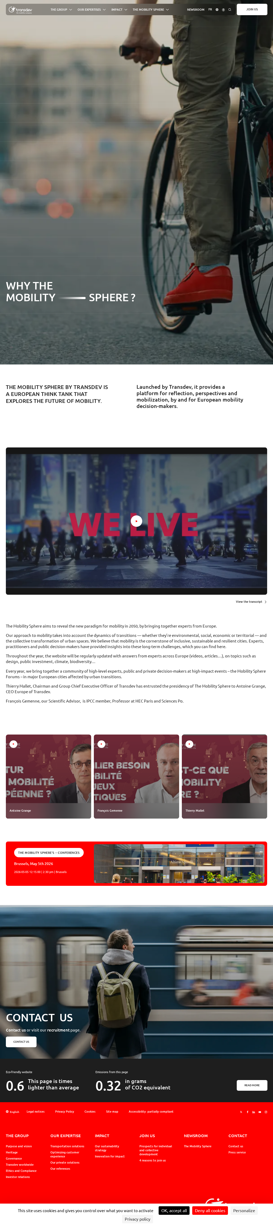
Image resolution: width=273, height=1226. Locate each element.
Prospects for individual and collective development (155, 1150)
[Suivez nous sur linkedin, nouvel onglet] (253, 1111)
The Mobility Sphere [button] (148, 9)
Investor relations (18, 1177)
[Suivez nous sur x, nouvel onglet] (241, 1111)
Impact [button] (116, 9)
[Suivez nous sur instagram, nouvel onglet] (266, 1111)
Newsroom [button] (195, 9)
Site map (112, 1111)
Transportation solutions (67, 1146)
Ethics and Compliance (21, 1170)
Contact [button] (237, 1135)
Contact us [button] (21, 1041)
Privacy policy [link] (137, 1219)
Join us (252, 9)
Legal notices (36, 1111)
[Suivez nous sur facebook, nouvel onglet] (247, 1111)
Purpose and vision (19, 1146)
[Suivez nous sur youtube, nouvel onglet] (260, 1111)
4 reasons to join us (152, 1160)
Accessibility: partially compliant (151, 1111)
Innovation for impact (110, 1156)
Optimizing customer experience (64, 1154)
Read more (252, 1085)
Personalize (244, 1210)
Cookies (90, 1111)
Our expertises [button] (89, 9)
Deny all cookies (210, 1210)
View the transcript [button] (249, 601)
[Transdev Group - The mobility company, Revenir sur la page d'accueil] (20, 10)
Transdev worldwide (20, 1164)
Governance (14, 1158)
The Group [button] (59, 9)
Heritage (12, 1152)
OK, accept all (174, 1210)
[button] (217, 9)
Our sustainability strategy (107, 1148)
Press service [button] (237, 1152)
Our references (60, 1168)
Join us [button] (147, 1135)
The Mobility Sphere (197, 1146)
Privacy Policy (64, 1111)
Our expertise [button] (65, 1135)
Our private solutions (64, 1162)
